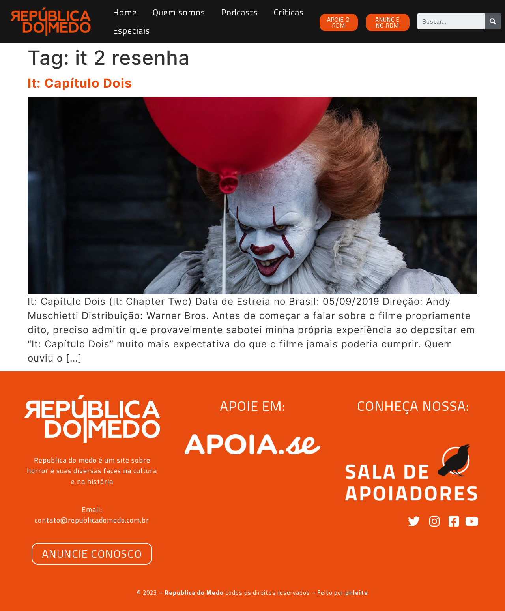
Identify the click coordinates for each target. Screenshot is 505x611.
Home (125, 12)
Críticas (289, 12)
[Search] (493, 21)
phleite (356, 592)
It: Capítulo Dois (80, 83)
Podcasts (239, 12)
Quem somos (179, 12)
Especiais (131, 30)
